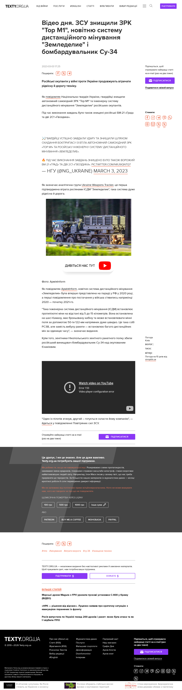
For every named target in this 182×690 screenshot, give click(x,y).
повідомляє (53, 97)
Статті (52, 642)
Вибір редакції (56, 653)
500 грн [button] (63, 504)
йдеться (47, 423)
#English (53, 657)
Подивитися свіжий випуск (159, 87)
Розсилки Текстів (58, 650)
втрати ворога (73, 550)
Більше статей (51, 589)
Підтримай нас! (110, 639)
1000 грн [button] (79, 504)
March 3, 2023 (111, 171)
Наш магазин (109, 642)
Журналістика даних (86, 639)
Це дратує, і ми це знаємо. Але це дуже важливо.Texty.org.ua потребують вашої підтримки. (73, 459)
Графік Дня (108, 646)
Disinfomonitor (83, 653)
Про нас (53, 639)
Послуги (80, 642)
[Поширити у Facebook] (58, 73)
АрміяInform (69, 289)
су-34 (87, 550)
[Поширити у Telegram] (69, 73)
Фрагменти (55, 646)
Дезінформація (84, 650)
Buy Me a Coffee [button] (71, 519)
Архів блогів (109, 650)
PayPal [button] (112, 519)
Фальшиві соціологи (86, 646)
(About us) (63, 639)
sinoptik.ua (150, 359)
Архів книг (108, 653)
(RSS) (58, 642)
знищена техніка (103, 550)
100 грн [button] (48, 504)
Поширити (48, 73)
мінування (56, 550)
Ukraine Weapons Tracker (97, 185)
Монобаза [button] (94, 519)
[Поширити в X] (64, 73)
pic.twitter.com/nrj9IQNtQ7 (111, 164)
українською (30, 672)
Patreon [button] (49, 519)
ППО (45, 550)
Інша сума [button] (96, 504)
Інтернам (80, 657)
